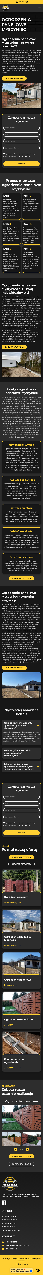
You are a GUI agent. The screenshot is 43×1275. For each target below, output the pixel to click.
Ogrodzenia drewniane (9, 1227)
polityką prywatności (24, 156)
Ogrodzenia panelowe (9, 1223)
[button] (39, 8)
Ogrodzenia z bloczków (9, 1220)
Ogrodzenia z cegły (8, 1216)
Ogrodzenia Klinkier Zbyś (22, 1258)
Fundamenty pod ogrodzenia (11, 1230)
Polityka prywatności (21, 1264)
